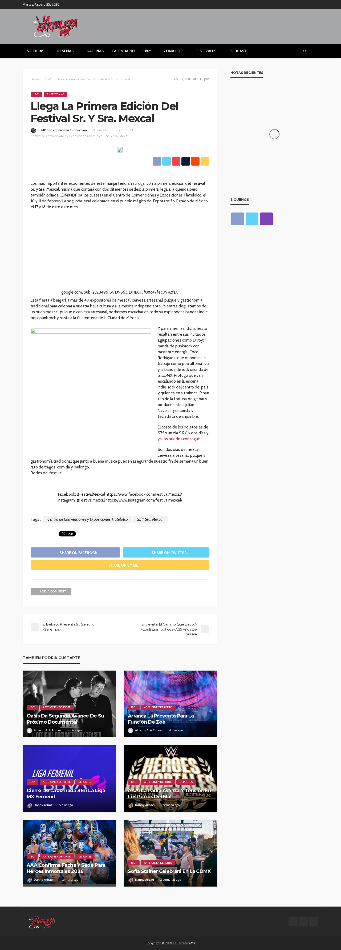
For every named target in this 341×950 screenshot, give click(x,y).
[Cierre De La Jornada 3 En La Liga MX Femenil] (69, 778)
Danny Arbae (43, 805)
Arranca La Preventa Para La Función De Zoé (161, 719)
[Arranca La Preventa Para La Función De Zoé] (170, 704)
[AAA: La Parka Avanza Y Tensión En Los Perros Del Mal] (170, 778)
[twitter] (308, 4)
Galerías (95, 50)
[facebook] (301, 4)
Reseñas (65, 50)
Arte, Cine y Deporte (57, 707)
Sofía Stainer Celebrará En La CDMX (169, 871)
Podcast (238, 50)
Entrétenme (55, 94)
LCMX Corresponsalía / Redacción (62, 130)
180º (147, 50)
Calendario (123, 50)
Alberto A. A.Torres (48, 730)
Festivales (206, 50)
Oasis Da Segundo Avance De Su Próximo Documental (65, 719)
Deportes (84, 782)
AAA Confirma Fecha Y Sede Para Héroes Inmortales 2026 (66, 868)
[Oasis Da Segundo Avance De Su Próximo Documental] (69, 704)
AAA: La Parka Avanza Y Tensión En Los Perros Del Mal (169, 794)
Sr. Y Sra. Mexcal (117, 136)
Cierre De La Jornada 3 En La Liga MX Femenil (66, 794)
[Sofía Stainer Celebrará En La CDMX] (170, 853)
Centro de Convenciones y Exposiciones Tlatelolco (67, 136)
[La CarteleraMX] (55, 25)
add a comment (53, 591)
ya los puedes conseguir (179, 438)
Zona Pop (173, 50)
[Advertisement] (120, 252)
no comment (124, 130)
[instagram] (314, 4)
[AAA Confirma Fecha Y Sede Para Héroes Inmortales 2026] (69, 853)
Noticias (35, 50)
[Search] (313, 51)
